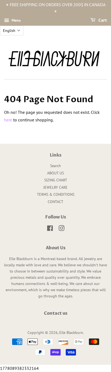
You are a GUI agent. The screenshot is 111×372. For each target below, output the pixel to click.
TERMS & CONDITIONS (55, 194)
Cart (102, 20)
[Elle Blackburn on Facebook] (50, 229)
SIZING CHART (55, 180)
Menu (16, 20)
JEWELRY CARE (55, 187)
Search (55, 165)
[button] (11, 30)
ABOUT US (55, 173)
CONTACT (55, 201)
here (8, 119)
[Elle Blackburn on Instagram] (61, 229)
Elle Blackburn (71, 332)
